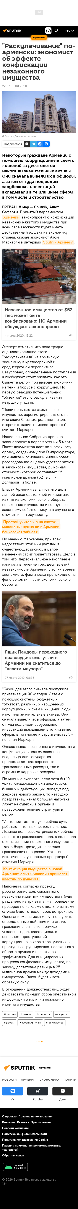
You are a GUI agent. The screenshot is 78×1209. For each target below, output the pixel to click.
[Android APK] (15, 1167)
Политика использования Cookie (25, 1140)
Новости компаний (15, 1128)
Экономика (43, 1014)
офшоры (9, 1022)
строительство (54, 1022)
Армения (26, 1014)
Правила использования (35, 1116)
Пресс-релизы (41, 1122)
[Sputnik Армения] (13, 32)
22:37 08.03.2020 (14, 86)
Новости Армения (30, 1022)
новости (9, 1079)
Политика (10, 1014)
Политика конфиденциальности (24, 1134)
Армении (11, 217)
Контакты (8, 1122)
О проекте (9, 1116)
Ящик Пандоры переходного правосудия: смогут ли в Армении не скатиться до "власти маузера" (36, 660)
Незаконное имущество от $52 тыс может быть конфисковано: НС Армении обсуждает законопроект (38, 318)
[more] (71, 335)
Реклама (23, 1122)
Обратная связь (13, 1155)
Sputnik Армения (58, 242)
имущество (61, 1014)
